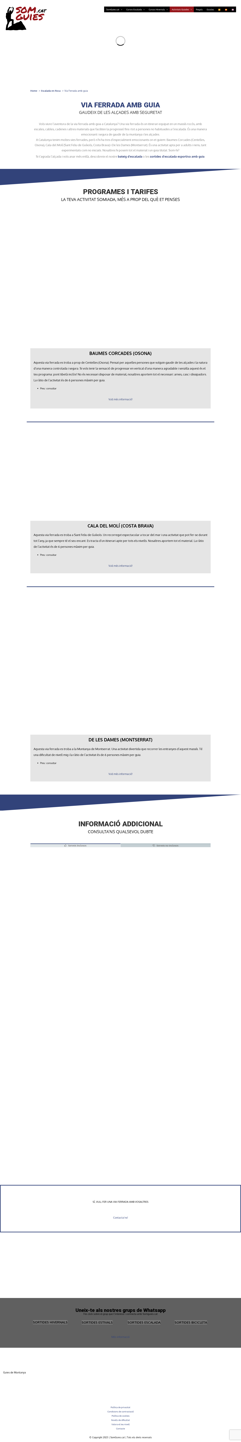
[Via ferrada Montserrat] (56, 879)
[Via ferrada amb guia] (56, 919)
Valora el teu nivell (120, 1424)
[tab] (75, 845)
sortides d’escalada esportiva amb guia (177, 156)
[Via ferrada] (56, 1076)
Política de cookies (121, 1416)
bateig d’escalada (130, 156)
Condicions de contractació (120, 1411)
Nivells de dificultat (120, 1420)
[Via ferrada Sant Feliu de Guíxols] (56, 958)
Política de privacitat (120, 1407)
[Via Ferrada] (56, 850)
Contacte (120, 1428)
